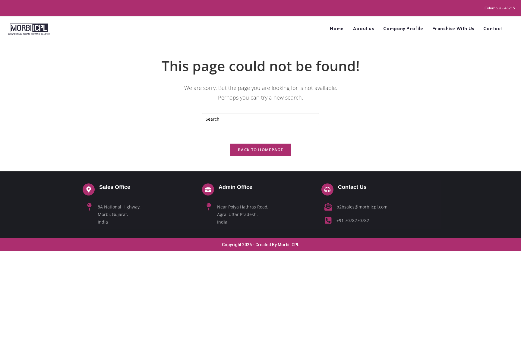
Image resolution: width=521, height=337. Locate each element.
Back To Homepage (260, 149)
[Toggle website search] (513, 29)
